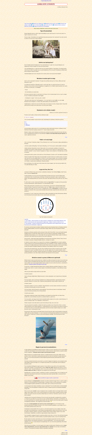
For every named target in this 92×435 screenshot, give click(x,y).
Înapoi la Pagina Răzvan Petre (46, 0)
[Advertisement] (46, 15)
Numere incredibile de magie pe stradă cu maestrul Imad (48, 377)
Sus (66, 137)
